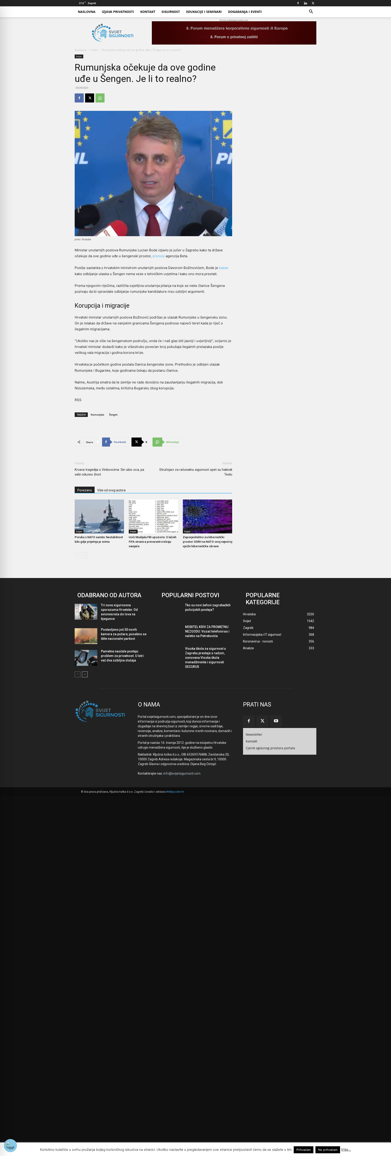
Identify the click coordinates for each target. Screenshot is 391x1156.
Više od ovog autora (111, 490)
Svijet (94, 50)
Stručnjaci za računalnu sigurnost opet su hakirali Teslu (195, 472)
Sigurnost (171, 12)
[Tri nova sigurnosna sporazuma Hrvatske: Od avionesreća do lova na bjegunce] (86, 612)
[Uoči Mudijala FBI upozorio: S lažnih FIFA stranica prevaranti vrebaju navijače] (153, 516)
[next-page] (85, 555)
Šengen (113, 414)
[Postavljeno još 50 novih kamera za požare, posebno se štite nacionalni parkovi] (86, 636)
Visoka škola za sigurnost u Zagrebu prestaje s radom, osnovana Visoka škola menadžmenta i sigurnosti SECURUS (205, 657)
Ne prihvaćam (327, 1149)
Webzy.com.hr (175, 791)
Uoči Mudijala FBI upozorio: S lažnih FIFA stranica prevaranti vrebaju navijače (152, 541)
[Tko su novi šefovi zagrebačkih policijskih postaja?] (170, 612)
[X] (313, 3)
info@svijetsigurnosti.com (181, 773)
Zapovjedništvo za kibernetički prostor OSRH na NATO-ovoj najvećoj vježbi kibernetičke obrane (207, 541)
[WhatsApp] (100, 97)
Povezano (84, 490)
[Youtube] (276, 721)
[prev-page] (77, 555)
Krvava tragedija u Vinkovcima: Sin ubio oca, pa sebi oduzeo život (109, 472)
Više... (346, 1149)
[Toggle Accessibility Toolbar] (10, 1146)
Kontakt (147, 12)
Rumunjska (97, 414)
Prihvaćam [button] (303, 1149)
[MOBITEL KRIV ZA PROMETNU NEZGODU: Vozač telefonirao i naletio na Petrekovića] (170, 633)
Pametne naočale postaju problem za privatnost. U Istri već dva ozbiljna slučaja (122, 655)
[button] (310, 12)
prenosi (159, 256)
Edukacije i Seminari (204, 12)
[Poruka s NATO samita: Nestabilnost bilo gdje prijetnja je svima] (99, 516)
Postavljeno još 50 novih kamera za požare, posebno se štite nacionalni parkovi (123, 634)
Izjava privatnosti (118, 12)
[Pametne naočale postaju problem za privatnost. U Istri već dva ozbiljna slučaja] (86, 658)
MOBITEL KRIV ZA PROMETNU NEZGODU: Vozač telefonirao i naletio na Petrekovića (207, 631)
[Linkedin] (305, 3)
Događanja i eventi (245, 12)
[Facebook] (298, 3)
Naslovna (86, 12)
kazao (223, 268)
